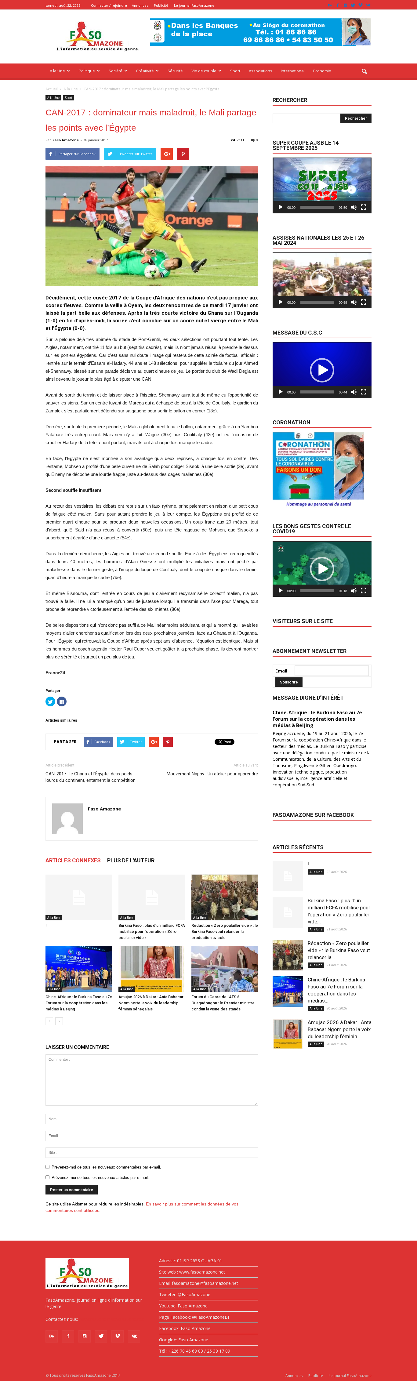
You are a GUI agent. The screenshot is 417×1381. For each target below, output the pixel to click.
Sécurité (175, 71)
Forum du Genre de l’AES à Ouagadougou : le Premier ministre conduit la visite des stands (223, 1003)
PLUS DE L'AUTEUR (130, 860)
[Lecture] (280, 207)
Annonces (140, 5)
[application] (322, 185)
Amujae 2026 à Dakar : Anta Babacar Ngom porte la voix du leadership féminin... (340, 1029)
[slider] (317, 207)
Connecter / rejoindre (109, 5)
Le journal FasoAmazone (194, 5)
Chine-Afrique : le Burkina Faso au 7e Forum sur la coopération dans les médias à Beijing (78, 1003)
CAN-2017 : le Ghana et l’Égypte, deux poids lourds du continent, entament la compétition (90, 777)
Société (115, 71)
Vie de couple (203, 71)
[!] (78, 897)
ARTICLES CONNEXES (73, 860)
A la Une (57, 71)
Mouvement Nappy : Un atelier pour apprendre (212, 774)
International (293, 71)
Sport (235, 71)
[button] (364, 71)
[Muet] (354, 207)
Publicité (161, 5)
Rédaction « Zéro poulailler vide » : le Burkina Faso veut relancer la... (339, 950)
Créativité (145, 71)
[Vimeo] (360, 5)
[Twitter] (353, 5)
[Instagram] (345, 5)
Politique (87, 71)
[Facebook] (337, 5)
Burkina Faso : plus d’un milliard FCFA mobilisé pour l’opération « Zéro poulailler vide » (151, 931)
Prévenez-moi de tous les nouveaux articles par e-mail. (100, 1177)
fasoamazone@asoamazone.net (111, 1319)
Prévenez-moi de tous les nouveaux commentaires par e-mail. (106, 1167)
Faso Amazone (66, 140)
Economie (322, 71)
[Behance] (330, 5)
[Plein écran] (364, 207)
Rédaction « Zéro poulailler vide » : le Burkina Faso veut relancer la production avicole (224, 931)
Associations (260, 71)
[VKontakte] (368, 5)
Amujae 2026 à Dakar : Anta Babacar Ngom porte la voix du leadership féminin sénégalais (150, 1003)
